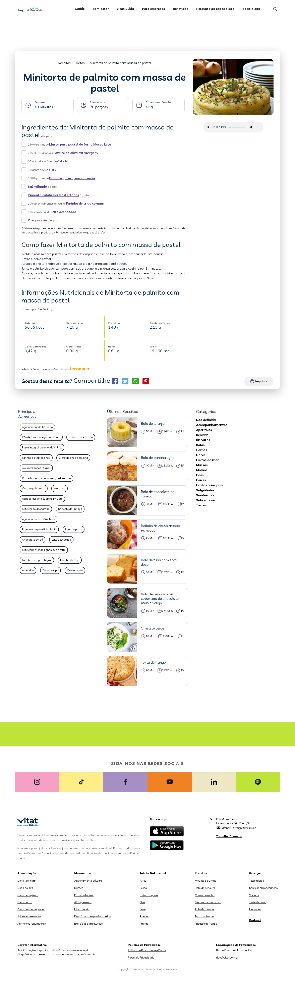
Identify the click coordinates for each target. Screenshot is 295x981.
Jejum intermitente (29, 916)
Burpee (78, 888)
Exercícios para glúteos (88, 923)
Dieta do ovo (25, 888)
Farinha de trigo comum (85, 203)
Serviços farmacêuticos (263, 888)
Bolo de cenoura (205, 888)
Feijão (143, 888)
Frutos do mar (207, 460)
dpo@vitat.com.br (227, 957)
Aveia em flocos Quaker (36, 468)
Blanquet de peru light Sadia (39, 529)
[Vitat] (31, 9)
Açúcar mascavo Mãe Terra (38, 519)
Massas (202, 465)
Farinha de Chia (69, 560)
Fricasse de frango (206, 923)
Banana (145, 916)
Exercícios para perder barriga (92, 916)
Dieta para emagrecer (31, 909)
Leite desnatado (63, 212)
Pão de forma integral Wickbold (41, 437)
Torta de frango (204, 916)
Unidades (255, 909)
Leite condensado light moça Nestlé (43, 549)
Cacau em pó (50, 570)
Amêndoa (28, 570)
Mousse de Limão (205, 880)
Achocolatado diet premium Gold (42, 498)
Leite (142, 909)
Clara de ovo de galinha (73, 457)
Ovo (142, 902)
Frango (144, 923)
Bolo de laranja (204, 909)
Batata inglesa (149, 895)
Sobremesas (206, 500)
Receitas (64, 63)
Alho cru (49, 170)
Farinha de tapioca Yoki (36, 457)
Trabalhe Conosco (229, 836)
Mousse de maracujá (208, 902)
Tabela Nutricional (153, 873)
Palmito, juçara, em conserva (72, 178)
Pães (200, 475)
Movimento (82, 873)
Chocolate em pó (32, 539)
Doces (200, 455)
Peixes (201, 480)
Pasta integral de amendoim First (42, 447)
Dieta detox (24, 902)
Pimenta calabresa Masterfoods (53, 195)
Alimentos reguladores (31, 923)
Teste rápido (256, 880)
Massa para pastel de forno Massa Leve (80, 144)
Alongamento (83, 902)
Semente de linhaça (70, 508)
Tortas (80, 63)
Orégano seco (39, 220)
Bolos (200, 445)
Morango (59, 488)
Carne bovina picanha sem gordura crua (46, 478)
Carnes (201, 450)
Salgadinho (205, 490)
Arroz (143, 880)
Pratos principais (209, 485)
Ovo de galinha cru (33, 488)
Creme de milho (205, 895)
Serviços (255, 873)
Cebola (62, 161)
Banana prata (73, 529)
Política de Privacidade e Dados (147, 950)
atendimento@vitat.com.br (239, 828)
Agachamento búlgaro (88, 880)
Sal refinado (37, 186)
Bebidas (202, 435)
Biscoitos (203, 440)
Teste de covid (257, 902)
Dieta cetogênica (27, 895)
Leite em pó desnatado (36, 508)
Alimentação (26, 873)
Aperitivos (204, 430)
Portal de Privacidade (141, 957)
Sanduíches (205, 495)
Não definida (206, 420)
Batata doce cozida (81, 437)
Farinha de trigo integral (37, 560)
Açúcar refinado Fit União (37, 427)
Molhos (202, 470)
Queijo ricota (75, 570)
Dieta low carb (26, 880)
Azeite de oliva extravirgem (76, 153)
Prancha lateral (84, 895)
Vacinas (254, 895)
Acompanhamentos (211, 425)
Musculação (82, 909)
